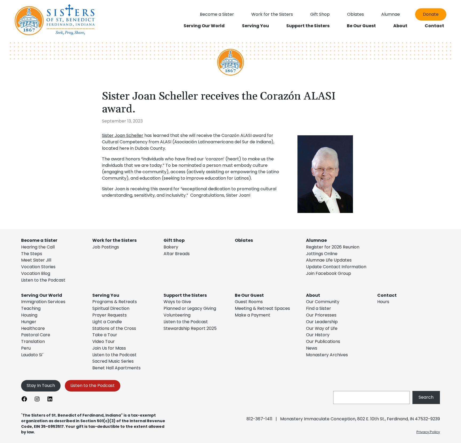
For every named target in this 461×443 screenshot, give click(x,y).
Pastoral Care (35, 335)
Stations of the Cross (114, 328)
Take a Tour (104, 335)
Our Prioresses (321, 315)
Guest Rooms (249, 302)
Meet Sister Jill (36, 260)
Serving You (105, 295)
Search (426, 397)
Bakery (171, 247)
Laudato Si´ (32, 355)
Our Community (322, 302)
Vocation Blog (35, 273)
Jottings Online (321, 254)
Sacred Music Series (113, 361)
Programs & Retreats (114, 302)
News (311, 348)
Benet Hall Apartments (116, 368)
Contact (387, 295)
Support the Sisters (185, 295)
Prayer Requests (109, 315)
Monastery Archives (327, 355)
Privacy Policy (428, 431)
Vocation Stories (38, 267)
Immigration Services (43, 302)
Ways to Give (177, 302)
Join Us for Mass (109, 348)
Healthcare (33, 328)
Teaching (31, 308)
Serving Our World (41, 295)
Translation (33, 341)
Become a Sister (39, 240)
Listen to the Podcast (43, 280)
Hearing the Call (38, 247)
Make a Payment (252, 315)
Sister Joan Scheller (122, 135)
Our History (317, 335)
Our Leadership (322, 322)
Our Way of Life (321, 328)
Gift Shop (174, 240)
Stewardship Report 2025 (190, 328)
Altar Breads (177, 254)
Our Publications (323, 341)
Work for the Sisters (114, 240)
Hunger (28, 322)
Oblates (244, 240)
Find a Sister (318, 308)
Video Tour (103, 341)
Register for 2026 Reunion (332, 247)
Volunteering (177, 315)
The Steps (31, 254)
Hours (383, 302)
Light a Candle (107, 322)
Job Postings (105, 247)
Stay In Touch (41, 385)
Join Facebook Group (328, 273)
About (313, 295)
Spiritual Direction (110, 308)
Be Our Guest (249, 295)
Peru (26, 348)
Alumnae (316, 240)
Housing (29, 315)
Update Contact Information (336, 267)
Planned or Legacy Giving (190, 308)
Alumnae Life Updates (329, 260)
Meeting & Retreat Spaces (262, 308)
